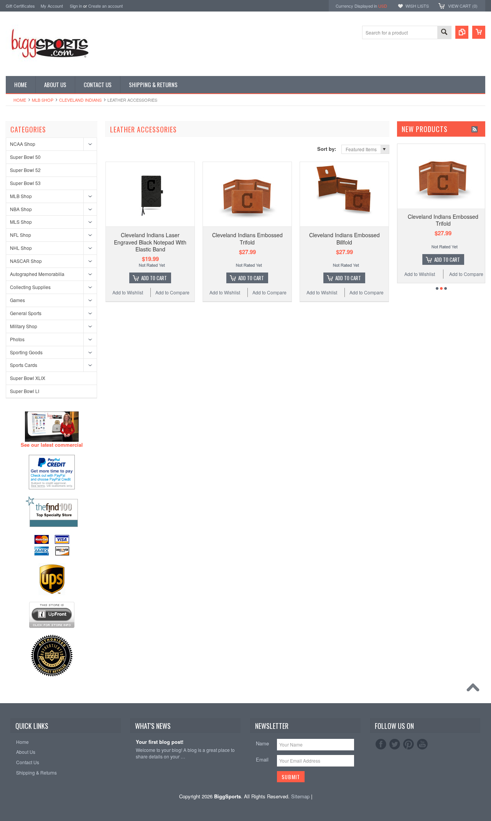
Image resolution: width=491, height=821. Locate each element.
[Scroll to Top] (474, 689)
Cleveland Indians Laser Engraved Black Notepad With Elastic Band (150, 242)
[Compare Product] (461, 32)
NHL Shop (21, 247)
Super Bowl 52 (25, 170)
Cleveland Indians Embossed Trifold (247, 238)
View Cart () (463, 6)
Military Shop (23, 326)
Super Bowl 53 (25, 183)
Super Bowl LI (24, 391)
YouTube (422, 744)
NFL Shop (20, 234)
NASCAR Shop (26, 261)
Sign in (76, 6)
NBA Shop (21, 209)
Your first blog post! (159, 742)
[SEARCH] (444, 33)
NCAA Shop (22, 143)
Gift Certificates (20, 6)
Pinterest (408, 744)
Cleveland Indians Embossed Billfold (344, 238)
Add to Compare (172, 292)
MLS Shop (21, 221)
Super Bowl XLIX (27, 378)
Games (17, 300)
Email (262, 759)
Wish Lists (417, 6)
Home (19, 100)
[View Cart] (478, 32)
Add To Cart (154, 278)
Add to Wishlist (127, 292)
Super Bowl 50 (25, 157)
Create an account (105, 6)
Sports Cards (23, 365)
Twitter (394, 744)
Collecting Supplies (30, 287)
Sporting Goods (26, 352)
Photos (17, 339)
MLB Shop (42, 100)
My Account (52, 6)
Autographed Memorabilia (37, 274)
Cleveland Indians (80, 100)
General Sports (25, 313)
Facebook (381, 744)
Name (262, 743)
